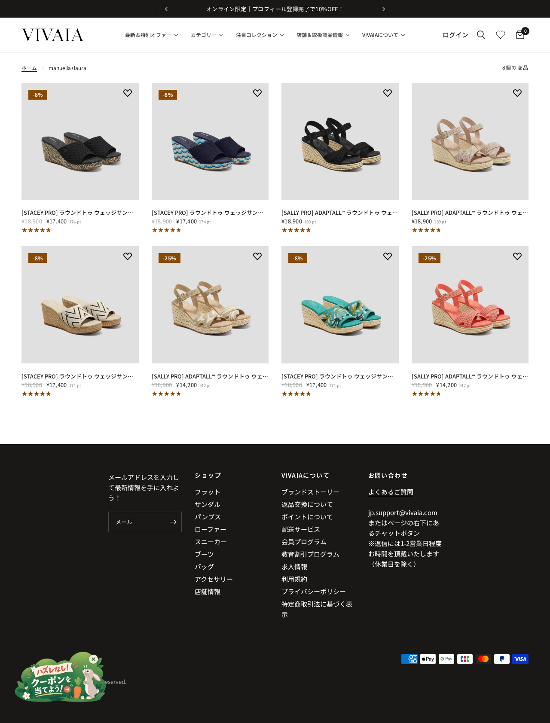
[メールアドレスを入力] (173, 522)
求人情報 (294, 566)
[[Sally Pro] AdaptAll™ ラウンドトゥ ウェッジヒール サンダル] (340, 141)
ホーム (29, 67)
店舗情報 (207, 591)
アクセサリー (214, 578)
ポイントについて (307, 516)
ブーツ (204, 553)
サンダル (207, 504)
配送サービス (300, 529)
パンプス (208, 516)
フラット (207, 491)
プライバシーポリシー (313, 591)
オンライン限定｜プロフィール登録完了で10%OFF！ (275, 9)
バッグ (204, 566)
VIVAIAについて (305, 475)
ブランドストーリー (310, 491)
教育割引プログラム (310, 553)
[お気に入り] (500, 35)
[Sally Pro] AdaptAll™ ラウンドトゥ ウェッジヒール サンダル (340, 212)
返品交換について (307, 504)
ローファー (210, 529)
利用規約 (294, 578)
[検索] (481, 35)
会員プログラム (304, 541)
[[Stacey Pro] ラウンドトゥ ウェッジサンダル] (80, 141)
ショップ (208, 475)
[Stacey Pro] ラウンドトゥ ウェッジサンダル (80, 212)
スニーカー (211, 541)
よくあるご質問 (390, 491)
